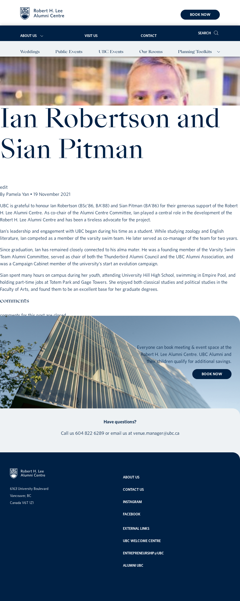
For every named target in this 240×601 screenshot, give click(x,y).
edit (4, 187)
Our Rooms (151, 52)
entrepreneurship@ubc (143, 553)
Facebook (131, 514)
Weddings (30, 52)
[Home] (42, 14)
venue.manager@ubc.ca (156, 433)
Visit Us (91, 36)
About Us (28, 36)
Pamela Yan (17, 194)
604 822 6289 (89, 433)
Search (204, 33)
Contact (149, 36)
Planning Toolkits (195, 52)
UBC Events (111, 52)
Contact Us (133, 489)
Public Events (69, 52)
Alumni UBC (133, 565)
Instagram (132, 502)
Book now (200, 14)
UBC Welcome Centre (142, 541)
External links (136, 528)
